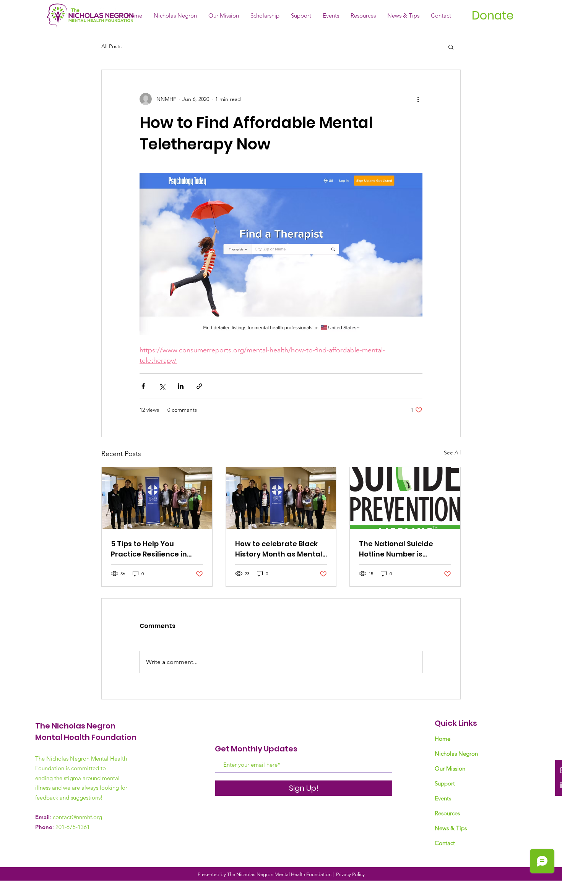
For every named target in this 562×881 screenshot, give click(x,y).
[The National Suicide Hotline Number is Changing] (405, 498)
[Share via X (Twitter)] (162, 386)
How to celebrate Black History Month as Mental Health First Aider (278, 549)
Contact (445, 843)
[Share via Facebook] (143, 386)
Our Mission (450, 768)
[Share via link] (199, 386)
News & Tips (451, 828)
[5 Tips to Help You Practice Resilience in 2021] (157, 498)
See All (452, 452)
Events (443, 798)
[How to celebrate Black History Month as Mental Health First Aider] (281, 498)
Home (442, 738)
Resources (447, 813)
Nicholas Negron (456, 753)
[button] (451, 47)
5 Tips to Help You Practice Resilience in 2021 (149, 549)
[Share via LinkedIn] (180, 386)
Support (445, 783)
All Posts (111, 46)
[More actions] (417, 99)
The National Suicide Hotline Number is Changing (396, 549)
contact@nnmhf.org (77, 817)
